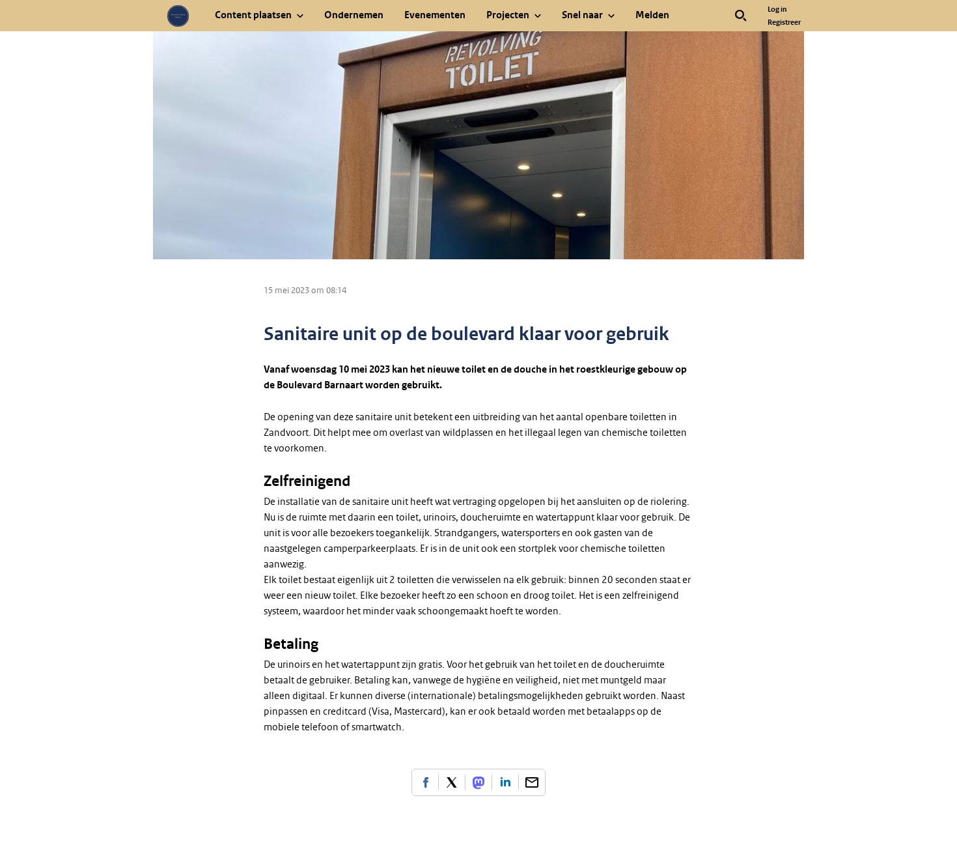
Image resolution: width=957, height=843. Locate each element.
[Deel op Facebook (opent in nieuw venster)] (425, 782)
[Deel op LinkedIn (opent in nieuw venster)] (505, 782)
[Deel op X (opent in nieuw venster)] (452, 782)
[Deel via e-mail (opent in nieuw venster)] (532, 782)
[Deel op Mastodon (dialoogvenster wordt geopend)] (478, 782)
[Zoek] (740, 15)
